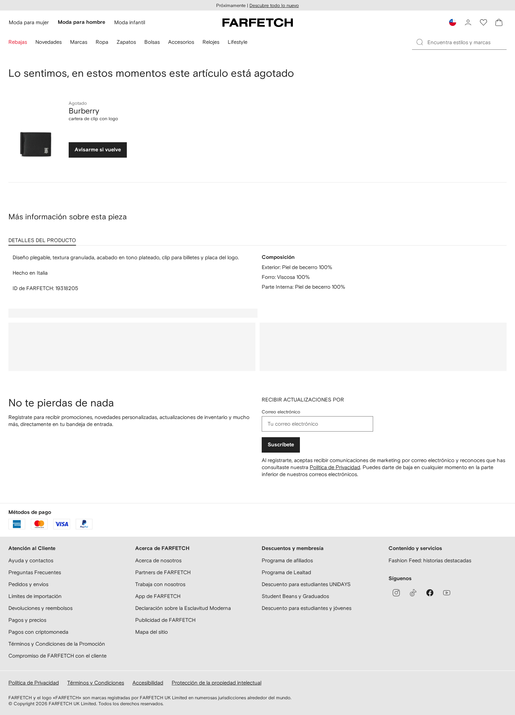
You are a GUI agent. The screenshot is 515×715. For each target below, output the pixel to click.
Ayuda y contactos (30, 560)
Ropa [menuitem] (102, 41)
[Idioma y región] (452, 22)
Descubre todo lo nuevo (274, 5)
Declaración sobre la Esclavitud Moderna (183, 608)
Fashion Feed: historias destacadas (430, 560)
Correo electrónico (281, 412)
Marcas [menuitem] (78, 41)
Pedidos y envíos (28, 584)
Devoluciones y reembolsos (40, 608)
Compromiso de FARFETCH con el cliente (57, 655)
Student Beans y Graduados (295, 596)
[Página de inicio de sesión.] (468, 22)
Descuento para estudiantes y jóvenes (306, 608)
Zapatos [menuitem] (126, 41)
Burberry (84, 111)
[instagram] (396, 592)
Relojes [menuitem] (210, 41)
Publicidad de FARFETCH (165, 620)
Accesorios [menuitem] (181, 41)
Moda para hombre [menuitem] (81, 22)
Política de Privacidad (335, 467)
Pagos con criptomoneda (38, 631)
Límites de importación (35, 596)
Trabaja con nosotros (160, 584)
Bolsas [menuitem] (152, 41)
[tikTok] (413, 592)
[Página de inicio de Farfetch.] (257, 22)
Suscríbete (281, 444)
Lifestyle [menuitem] (237, 41)
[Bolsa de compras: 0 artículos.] (499, 22)
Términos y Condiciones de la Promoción (56, 643)
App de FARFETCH (157, 596)
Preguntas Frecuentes (34, 572)
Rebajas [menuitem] (17, 41)
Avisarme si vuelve (98, 149)
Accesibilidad (147, 682)
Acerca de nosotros (158, 560)
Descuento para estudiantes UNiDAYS (306, 584)
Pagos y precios (27, 620)
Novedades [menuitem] (48, 41)
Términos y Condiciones (95, 682)
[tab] (43, 238)
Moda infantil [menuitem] (129, 22)
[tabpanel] (257, 273)
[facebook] (430, 592)
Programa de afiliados (287, 560)
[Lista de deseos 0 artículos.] (483, 22)
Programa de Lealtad (286, 572)
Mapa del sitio (151, 631)
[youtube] (446, 592)
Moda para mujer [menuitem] (29, 22)
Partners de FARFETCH (163, 572)
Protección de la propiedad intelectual (216, 682)
